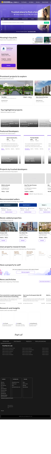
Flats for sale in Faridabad (7, 354)
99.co (13, 385)
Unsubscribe (3, 393)
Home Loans (25, 383)
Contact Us (3, 391)
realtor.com (14, 383)
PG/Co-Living (25, 18)
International (25, 387)
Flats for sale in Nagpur (27, 351)
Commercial (16, 18)
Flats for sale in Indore (7, 353)
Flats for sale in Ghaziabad (7, 349)
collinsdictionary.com (16, 387)
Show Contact (9, 212)
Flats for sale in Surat (26, 353)
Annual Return (4, 388)
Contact (8, 65)
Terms (2, 387)
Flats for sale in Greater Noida (8, 348)
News (24, 382)
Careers (2, 382)
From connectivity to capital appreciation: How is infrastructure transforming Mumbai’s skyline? (10, 296)
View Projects (9, 49)
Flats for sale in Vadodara (27, 354)
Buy (3, 18)
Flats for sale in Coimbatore (28, 349)
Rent (9, 18)
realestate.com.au (15, 382)
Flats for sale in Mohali (27, 348)
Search (46, 22)
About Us (3, 383)
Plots (32, 18)
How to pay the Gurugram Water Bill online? (32, 296)
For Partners (3, 385)
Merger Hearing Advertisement (4, 396)
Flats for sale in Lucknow (7, 351)
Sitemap (24, 385)
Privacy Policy (4, 390)
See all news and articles (45, 281)
